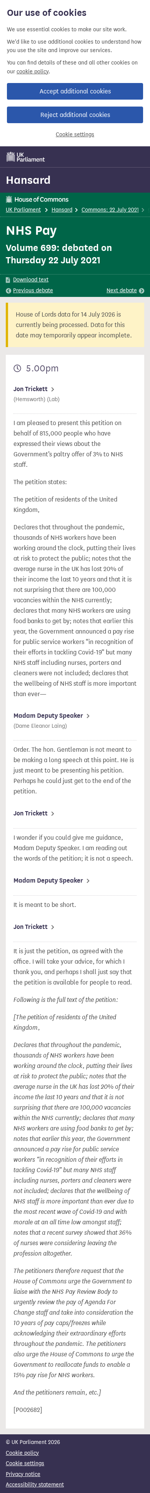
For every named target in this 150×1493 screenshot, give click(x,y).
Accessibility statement (35, 1484)
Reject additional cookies (75, 115)
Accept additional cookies (75, 91)
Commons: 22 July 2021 (110, 210)
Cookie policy (22, 1453)
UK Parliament (23, 210)
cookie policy (32, 71)
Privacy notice (23, 1474)
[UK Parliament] (26, 156)
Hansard (28, 180)
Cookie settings (75, 134)
